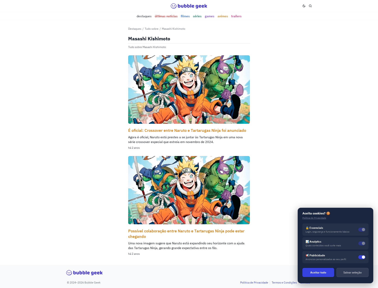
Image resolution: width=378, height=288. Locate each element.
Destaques (144, 16)
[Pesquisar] (310, 5)
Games (209, 16)
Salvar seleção (352, 272)
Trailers (236, 16)
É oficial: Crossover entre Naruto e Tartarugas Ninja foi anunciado (187, 130)
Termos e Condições (284, 282)
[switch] (361, 257)
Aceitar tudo (318, 272)
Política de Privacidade (254, 282)
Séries (197, 16)
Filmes (185, 16)
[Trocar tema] (304, 5)
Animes (223, 16)
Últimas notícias (166, 16)
